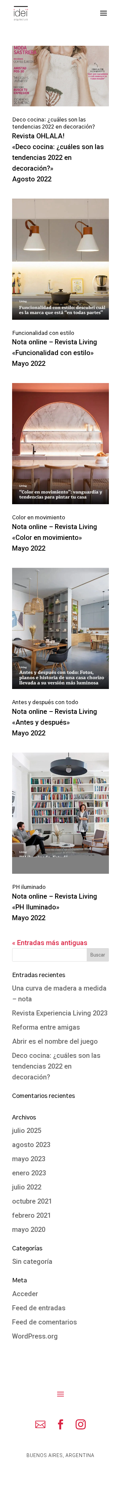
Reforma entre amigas (46, 1027)
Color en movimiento (38, 517)
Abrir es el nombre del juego (55, 1041)
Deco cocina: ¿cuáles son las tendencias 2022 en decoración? (56, 1066)
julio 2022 (26, 1187)
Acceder (25, 1294)
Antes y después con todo (45, 702)
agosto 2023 (31, 1145)
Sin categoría (32, 1261)
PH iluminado (29, 887)
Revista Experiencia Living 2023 (60, 1013)
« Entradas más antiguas (49, 943)
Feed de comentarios (44, 1322)
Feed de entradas (39, 1308)
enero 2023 (29, 1173)
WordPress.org (35, 1336)
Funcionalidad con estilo (43, 333)
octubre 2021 (32, 1201)
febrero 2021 (31, 1215)
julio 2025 (26, 1131)
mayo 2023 (28, 1159)
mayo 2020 (28, 1229)
